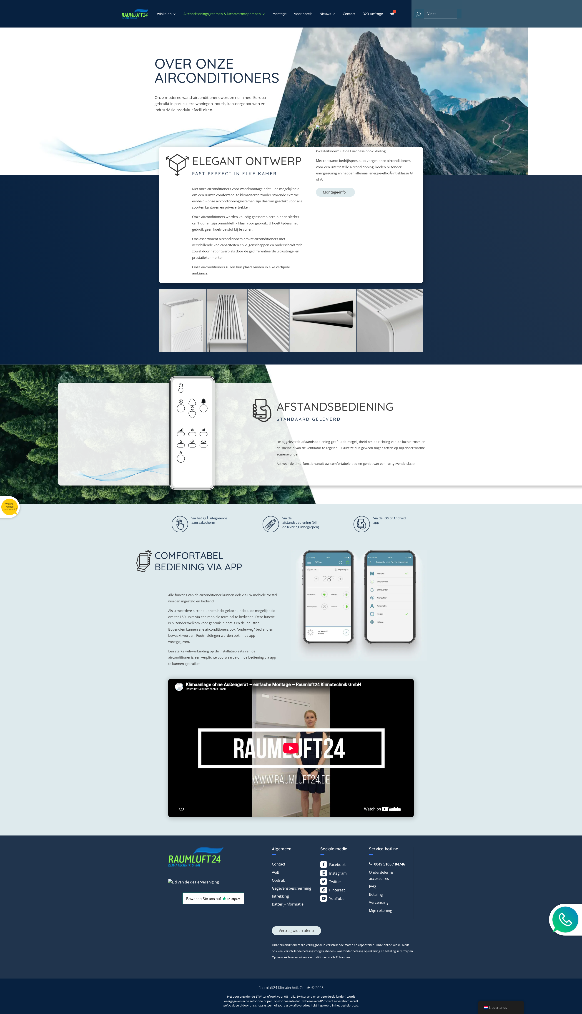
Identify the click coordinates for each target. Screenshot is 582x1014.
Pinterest (337, 890)
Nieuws (325, 14)
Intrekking (280, 896)
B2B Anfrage (373, 14)
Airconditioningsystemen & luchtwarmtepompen (222, 14)
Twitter (335, 881)
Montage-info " (335, 192)
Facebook (337, 864)
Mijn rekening (380, 910)
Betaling (376, 894)
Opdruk (278, 880)
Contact (349, 14)
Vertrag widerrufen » (296, 930)
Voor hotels (303, 14)
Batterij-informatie (288, 904)
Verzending (379, 902)
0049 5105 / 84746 (389, 864)
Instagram (338, 873)
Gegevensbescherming (291, 888)
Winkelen (164, 14)
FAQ (372, 886)
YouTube (336, 898)
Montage (280, 14)
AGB (275, 872)
